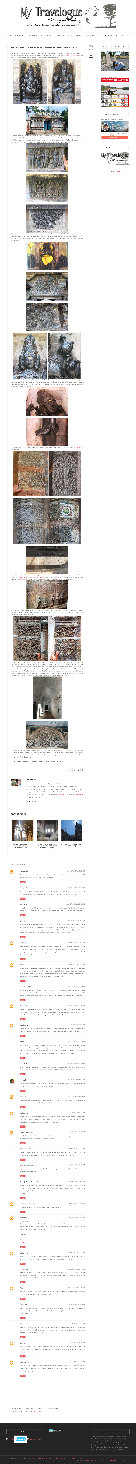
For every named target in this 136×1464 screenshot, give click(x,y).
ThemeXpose (89, 1460)
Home (9, 35)
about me (62, 794)
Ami (21, 1324)
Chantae (23, 1304)
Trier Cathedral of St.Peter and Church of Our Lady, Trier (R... (47, 846)
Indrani (23, 1080)
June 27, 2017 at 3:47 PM (76, 942)
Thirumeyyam (79, 447)
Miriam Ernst (25, 1149)
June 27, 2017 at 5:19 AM (76, 887)
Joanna (23, 965)
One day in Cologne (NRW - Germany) (71, 845)
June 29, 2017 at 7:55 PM (76, 1165)
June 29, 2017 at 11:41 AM (75, 1079)
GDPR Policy (37, 1411)
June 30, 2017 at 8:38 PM (76, 1217)
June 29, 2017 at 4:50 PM (76, 1132)
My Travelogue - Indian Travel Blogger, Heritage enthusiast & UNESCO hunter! (55, 1458)
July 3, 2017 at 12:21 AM (76, 1304)
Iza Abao (23, 1063)
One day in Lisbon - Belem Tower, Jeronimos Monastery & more (23, 846)
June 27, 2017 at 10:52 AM (75, 920)
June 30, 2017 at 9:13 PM (76, 1252)
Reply (22, 882)
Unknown (24, 871)
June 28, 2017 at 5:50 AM (76, 1041)
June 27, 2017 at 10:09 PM (76, 964)
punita (22, 1343)
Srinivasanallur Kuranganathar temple (30, 577)
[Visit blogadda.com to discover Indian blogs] (20, 1439)
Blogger (118, 171)
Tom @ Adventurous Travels (31, 1182)
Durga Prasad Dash (28, 1204)
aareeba (23, 1096)
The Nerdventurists (28, 1165)
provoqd (23, 1218)
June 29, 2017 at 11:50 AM (75, 1096)
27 (91, 59)
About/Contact (91, 35)
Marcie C (24, 1006)
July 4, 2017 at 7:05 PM (77, 1323)
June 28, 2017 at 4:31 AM (76, 1025)
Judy (22, 1042)
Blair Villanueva (26, 1132)
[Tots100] (10, 1439)
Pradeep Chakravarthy (72, 55)
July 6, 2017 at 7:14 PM (77, 1362)
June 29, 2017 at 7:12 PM (76, 1148)
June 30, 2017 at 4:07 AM (76, 1181)
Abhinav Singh (26, 1362)
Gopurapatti (71, 234)
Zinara (22, 921)
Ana (21, 1288)
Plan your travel (46, 35)
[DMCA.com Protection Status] (55, 1430)
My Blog (23, 1243)
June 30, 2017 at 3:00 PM (76, 1203)
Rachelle (23, 904)
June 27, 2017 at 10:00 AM (75, 904)
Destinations (19, 35)
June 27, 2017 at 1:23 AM (76, 871)
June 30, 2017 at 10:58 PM (76, 1288)
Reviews (60, 35)
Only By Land (25, 986)
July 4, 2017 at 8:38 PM (77, 1342)
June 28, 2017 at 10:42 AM (75, 1063)
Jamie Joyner (25, 1025)
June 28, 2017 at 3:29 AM (76, 1005)
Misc (69, 35)
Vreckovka (112, 1460)
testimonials (79, 794)
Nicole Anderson (27, 888)
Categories (32, 35)
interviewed (61, 792)
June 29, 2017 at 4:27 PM (76, 1113)
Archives (79, 35)
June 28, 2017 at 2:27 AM (76, 986)
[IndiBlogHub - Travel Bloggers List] (34, 1439)
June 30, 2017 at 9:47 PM (76, 1269)
